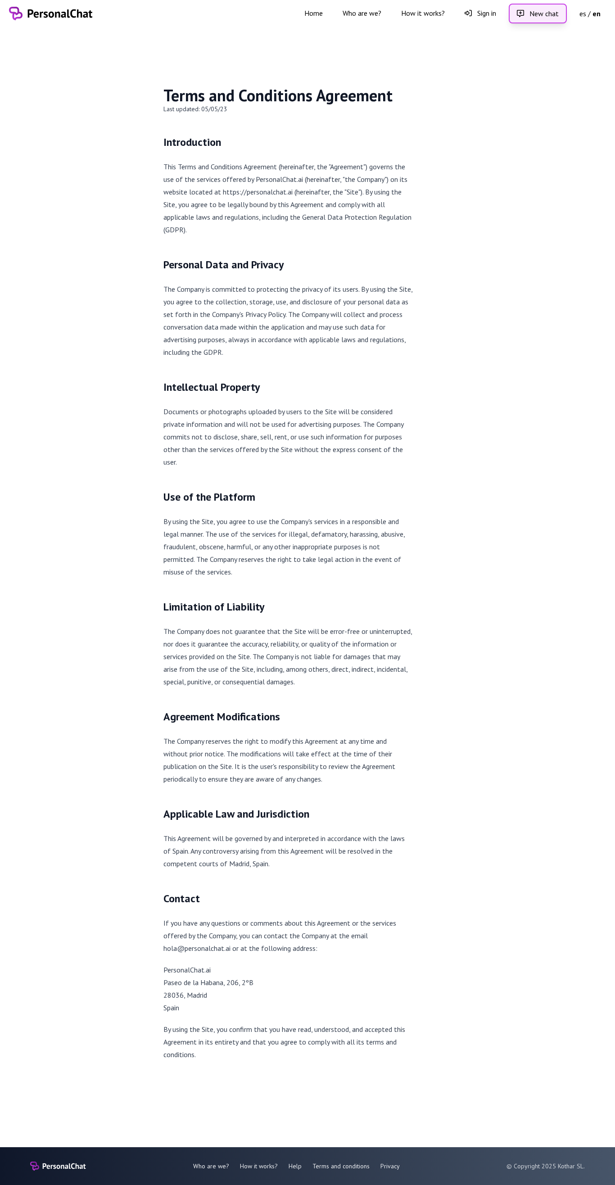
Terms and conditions (341, 1166)
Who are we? (362, 13)
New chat (543, 13)
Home (313, 13)
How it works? (423, 13)
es (582, 13)
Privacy (390, 1166)
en (596, 13)
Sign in (485, 13)
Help (295, 1166)
